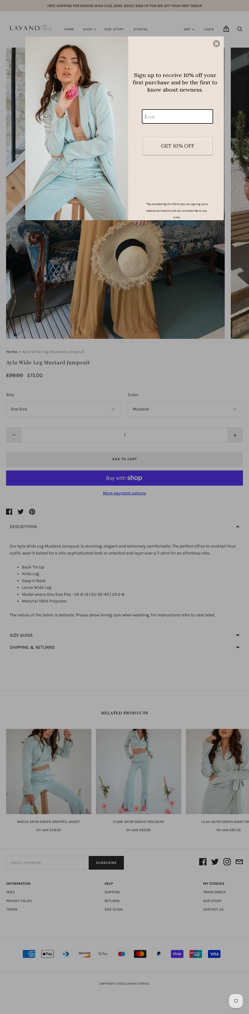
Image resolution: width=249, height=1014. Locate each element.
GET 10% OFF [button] (177, 146)
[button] (216, 43)
